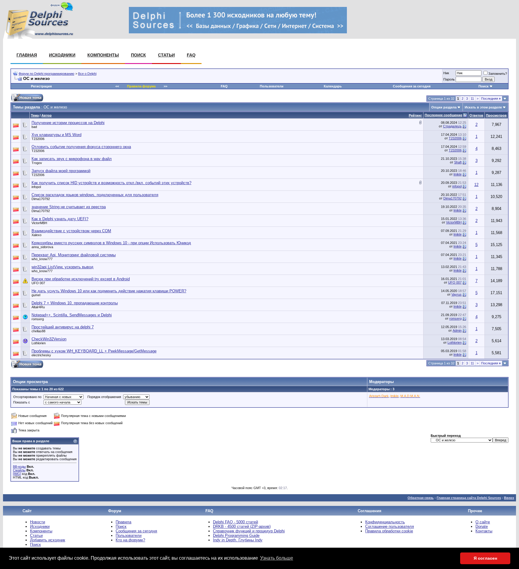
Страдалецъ (452, 126)
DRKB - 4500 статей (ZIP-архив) (242, 526)
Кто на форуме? (130, 540)
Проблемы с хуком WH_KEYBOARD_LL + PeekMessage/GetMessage (94, 351)
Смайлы (19, 470)
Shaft (458, 162)
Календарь (333, 86)
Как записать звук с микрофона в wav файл (72, 159)
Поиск (138, 55)
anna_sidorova (42, 247)
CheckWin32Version (49, 339)
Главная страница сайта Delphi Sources (469, 498)
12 (476, 184)
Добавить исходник (47, 540)
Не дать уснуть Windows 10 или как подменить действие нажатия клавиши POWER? (109, 291)
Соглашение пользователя (389, 526)
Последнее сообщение (443, 115)
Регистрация (41, 86)
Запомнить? (497, 73)
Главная (27, 55)
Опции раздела (444, 107)
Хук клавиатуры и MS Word (56, 134)
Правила (123, 522)
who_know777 (42, 259)
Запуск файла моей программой (61, 171)
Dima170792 (41, 199)
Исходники (62, 55)
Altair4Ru (38, 307)
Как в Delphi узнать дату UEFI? (60, 219)
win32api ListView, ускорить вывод (62, 267)
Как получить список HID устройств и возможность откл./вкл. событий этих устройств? (111, 183)
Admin (457, 330)
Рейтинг (415, 115)
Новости (37, 522)
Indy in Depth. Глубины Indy (238, 540)
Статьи (166, 55)
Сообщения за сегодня (411, 86)
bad (34, 127)
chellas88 (38, 331)
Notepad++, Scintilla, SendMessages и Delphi (72, 315)
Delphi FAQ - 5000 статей (235, 522)
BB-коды (19, 466)
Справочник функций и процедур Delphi (249, 531)
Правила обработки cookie (389, 531)
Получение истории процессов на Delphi (68, 122)
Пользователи (272, 86)
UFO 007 (38, 283)
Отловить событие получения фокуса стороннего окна (81, 147)
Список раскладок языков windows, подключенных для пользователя (95, 195)
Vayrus (456, 294)
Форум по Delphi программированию (46, 73)
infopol (36, 187)
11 (472, 98)
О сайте (482, 522)
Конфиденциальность (385, 522)
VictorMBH (39, 223)
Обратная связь (421, 498)
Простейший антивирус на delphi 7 (63, 327)
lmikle (458, 174)
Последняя (491, 98)
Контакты (483, 531)
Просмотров (496, 115)
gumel (36, 295)
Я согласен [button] (485, 558)
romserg (38, 319)
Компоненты (103, 55)
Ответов (476, 115)
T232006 (38, 139)
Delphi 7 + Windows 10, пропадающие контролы (75, 303)
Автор (46, 115)
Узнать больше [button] (276, 558)
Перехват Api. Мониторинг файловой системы (74, 255)
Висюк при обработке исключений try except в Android (81, 279)
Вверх (509, 498)
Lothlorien (39, 343)
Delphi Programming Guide (236, 535)
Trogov (37, 163)
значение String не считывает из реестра (69, 207)
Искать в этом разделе (483, 107)
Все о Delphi (87, 73)
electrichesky (41, 355)
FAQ (191, 55)
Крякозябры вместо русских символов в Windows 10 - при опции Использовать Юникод (111, 243)
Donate (481, 526)
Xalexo (36, 235)
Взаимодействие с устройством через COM (71, 231)
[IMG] (17, 474)
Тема (35, 115)
